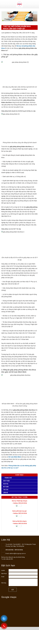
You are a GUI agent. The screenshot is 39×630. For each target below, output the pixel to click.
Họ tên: (3, 570)
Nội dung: (3, 582)
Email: (2, 576)
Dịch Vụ (5, 483)
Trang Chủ (8, 478)
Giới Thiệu (6, 481)
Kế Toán (6, 486)
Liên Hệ (5, 492)
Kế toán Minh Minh (15, 457)
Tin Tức (5, 489)
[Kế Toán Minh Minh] (19, 4)
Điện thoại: (4, 573)
